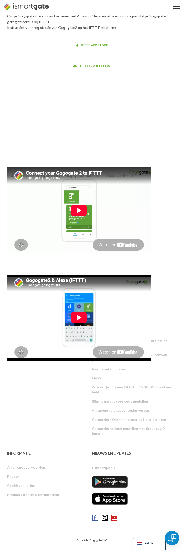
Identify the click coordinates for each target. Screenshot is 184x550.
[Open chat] (172, 538)
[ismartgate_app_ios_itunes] (110, 499)
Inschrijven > (105, 468)
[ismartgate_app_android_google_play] (110, 482)
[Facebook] (95, 518)
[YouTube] (114, 518)
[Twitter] (105, 518)
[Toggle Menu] (177, 7)
